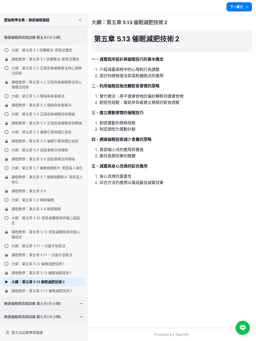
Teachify (182, 334)
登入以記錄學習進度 (27, 332)
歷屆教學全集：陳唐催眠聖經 (27, 20)
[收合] (80, 20)
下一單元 (236, 7)
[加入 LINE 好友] (243, 328)
